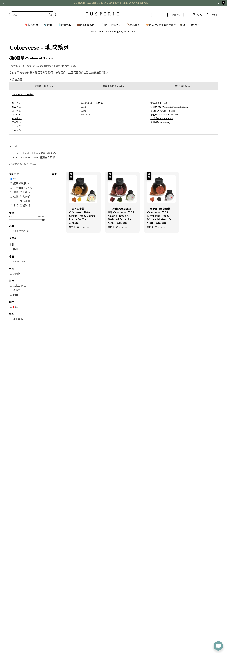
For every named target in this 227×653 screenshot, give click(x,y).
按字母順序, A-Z (22, 183)
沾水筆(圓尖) (20, 285)
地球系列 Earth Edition (161, 118)
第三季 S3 (17, 111)
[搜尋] (51, 15)
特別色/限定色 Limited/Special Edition (169, 107)
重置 (54, 174)
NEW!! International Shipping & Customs (113, 31)
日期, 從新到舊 (21, 201)
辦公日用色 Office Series (162, 111)
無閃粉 (16, 273)
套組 (15, 249)
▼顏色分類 (15, 79)
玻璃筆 (16, 290)
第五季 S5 (17, 118)
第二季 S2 (17, 107)
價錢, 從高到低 (21, 196)
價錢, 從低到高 (21, 192)
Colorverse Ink (21, 231)
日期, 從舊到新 (21, 205)
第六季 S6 (17, 122)
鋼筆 (15, 294)
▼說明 (13, 146)
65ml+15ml (19, 261)
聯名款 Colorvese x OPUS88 (164, 115)
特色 (15, 179)
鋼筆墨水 (18, 319)
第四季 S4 (17, 115)
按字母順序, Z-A (22, 188)
